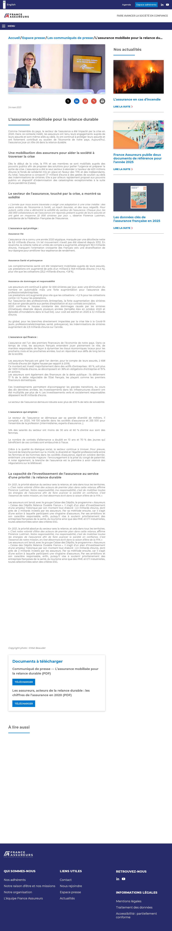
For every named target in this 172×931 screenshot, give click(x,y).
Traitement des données (134, 907)
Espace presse (33, 38)
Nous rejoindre (71, 886)
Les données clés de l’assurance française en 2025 (136, 219)
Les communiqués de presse (70, 38)
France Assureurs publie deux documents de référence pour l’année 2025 (137, 158)
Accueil (14, 38)
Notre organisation (18, 892)
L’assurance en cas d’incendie (137, 99)
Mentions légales (128, 901)
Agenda (126, 4)
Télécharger (24, 682)
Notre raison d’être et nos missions (29, 886)
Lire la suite (121, 106)
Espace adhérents (146, 4)
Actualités (67, 898)
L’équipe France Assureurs (23, 898)
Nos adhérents (15, 880)
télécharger (24, 703)
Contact (66, 880)
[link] (162, 4)
